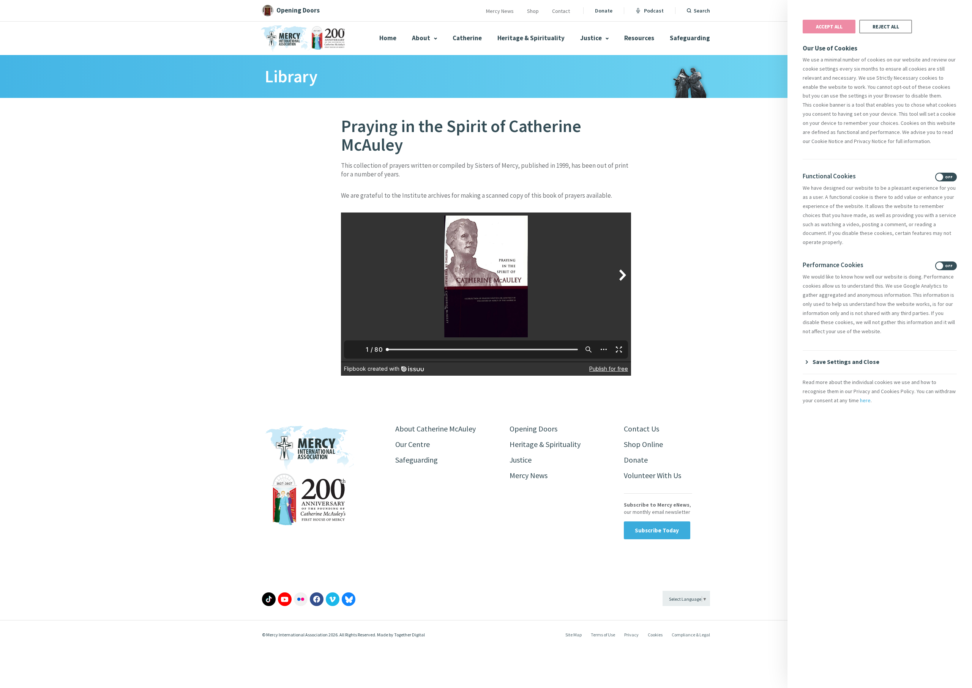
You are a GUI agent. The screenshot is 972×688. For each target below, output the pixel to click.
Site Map (573, 635)
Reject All (886, 27)
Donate (603, 10)
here (865, 400)
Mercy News (500, 11)
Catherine (467, 38)
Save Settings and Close (846, 361)
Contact (561, 11)
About (421, 38)
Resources (639, 38)
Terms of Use (603, 635)
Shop (533, 11)
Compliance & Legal (691, 635)
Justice (591, 38)
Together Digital (409, 635)
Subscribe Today (657, 530)
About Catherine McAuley (435, 428)
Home (387, 38)
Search (702, 10)
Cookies (655, 635)
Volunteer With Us (652, 475)
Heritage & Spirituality (531, 38)
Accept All (829, 27)
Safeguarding (690, 38)
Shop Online (643, 444)
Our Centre (412, 444)
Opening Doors (533, 428)
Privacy (631, 635)
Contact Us (641, 428)
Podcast (654, 10)
